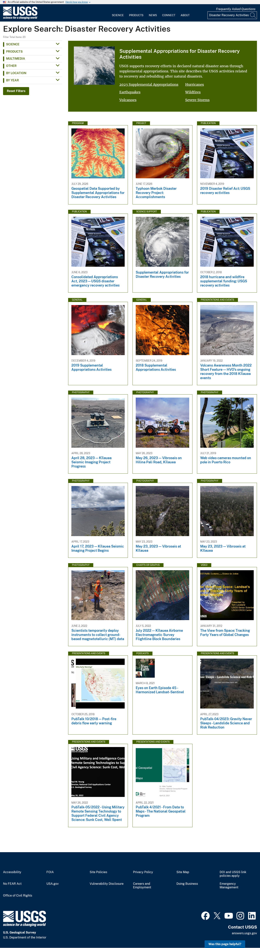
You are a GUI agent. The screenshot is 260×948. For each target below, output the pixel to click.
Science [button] (12, 44)
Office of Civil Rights (17, 895)
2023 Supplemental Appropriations (148, 84)
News (153, 15)
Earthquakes (129, 92)
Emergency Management (229, 885)
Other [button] (11, 66)
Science (118, 15)
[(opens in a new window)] (205, 915)
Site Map (182, 872)
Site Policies (98, 872)
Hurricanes (194, 84)
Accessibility (12, 872)
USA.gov (52, 884)
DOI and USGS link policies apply (233, 874)
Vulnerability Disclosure (107, 884)
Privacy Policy (143, 872)
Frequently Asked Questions (235, 9)
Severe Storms (197, 100)
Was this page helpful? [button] (224, 944)
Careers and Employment (142, 885)
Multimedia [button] (15, 58)
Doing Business (187, 884)
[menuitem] (117, 12)
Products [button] (14, 51)
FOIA (50, 872)
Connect (168, 15)
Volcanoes (127, 100)
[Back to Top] (246, 934)
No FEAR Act (12, 884)
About (185, 15)
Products (136, 15)
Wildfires (193, 92)
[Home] (20, 18)
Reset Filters (16, 91)
